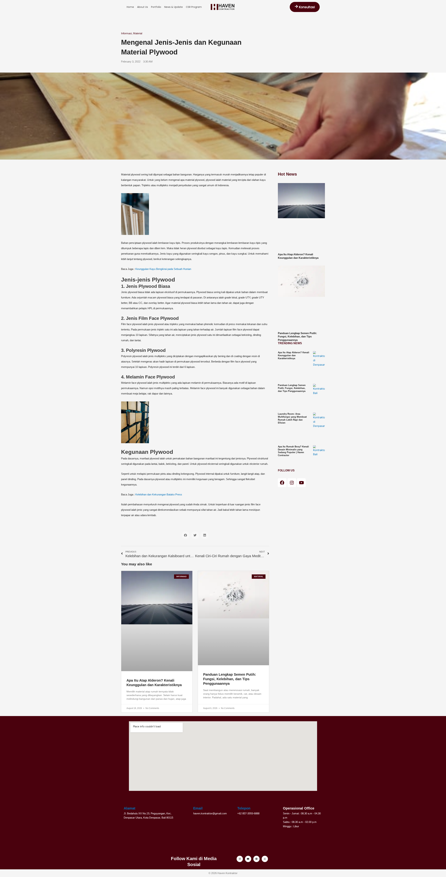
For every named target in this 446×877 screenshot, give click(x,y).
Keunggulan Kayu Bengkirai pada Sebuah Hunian (163, 268)
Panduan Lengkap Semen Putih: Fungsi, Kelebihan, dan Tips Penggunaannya (229, 679)
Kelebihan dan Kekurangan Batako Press (158, 494)
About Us (142, 7)
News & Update (173, 7)
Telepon (243, 808)
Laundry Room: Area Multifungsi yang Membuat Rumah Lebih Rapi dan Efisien (292, 418)
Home (130, 7)
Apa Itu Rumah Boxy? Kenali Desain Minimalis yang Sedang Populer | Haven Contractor (293, 451)
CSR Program (194, 7)
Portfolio (156, 7)
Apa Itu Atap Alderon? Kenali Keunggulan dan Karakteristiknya (293, 355)
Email (198, 808)
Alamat (129, 808)
